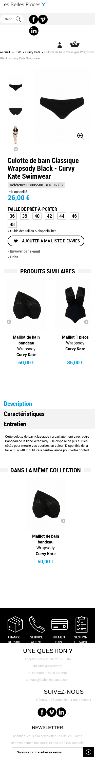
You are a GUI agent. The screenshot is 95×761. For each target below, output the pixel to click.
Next (86, 321)
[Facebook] (33, 19)
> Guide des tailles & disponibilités (32, 230)
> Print (13, 256)
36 (12, 215)
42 (49, 215)
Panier (74, 44)
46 (74, 215)
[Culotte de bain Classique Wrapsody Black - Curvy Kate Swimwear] (16, 86)
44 (61, 215)
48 (12, 224)
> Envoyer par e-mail (24, 251)
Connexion (59, 45)
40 (37, 215)
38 (24, 215)
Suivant (15, 149)
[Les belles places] (24, 4)
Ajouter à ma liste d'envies (50, 241)
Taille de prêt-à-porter (33, 208)
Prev (8, 321)
